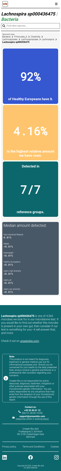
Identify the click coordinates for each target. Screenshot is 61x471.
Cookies (55, 446)
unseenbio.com (29, 341)
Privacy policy (9, 446)
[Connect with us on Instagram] (56, 457)
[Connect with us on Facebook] (30, 457)
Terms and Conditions (34, 446)
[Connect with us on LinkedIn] (4, 457)
